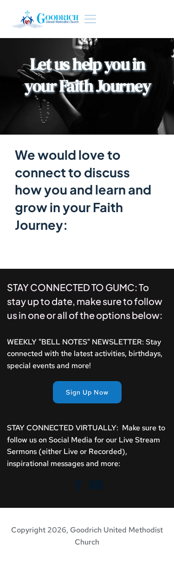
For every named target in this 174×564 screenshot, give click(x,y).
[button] (90, 19)
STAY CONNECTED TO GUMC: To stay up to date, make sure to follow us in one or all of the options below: (85, 301)
